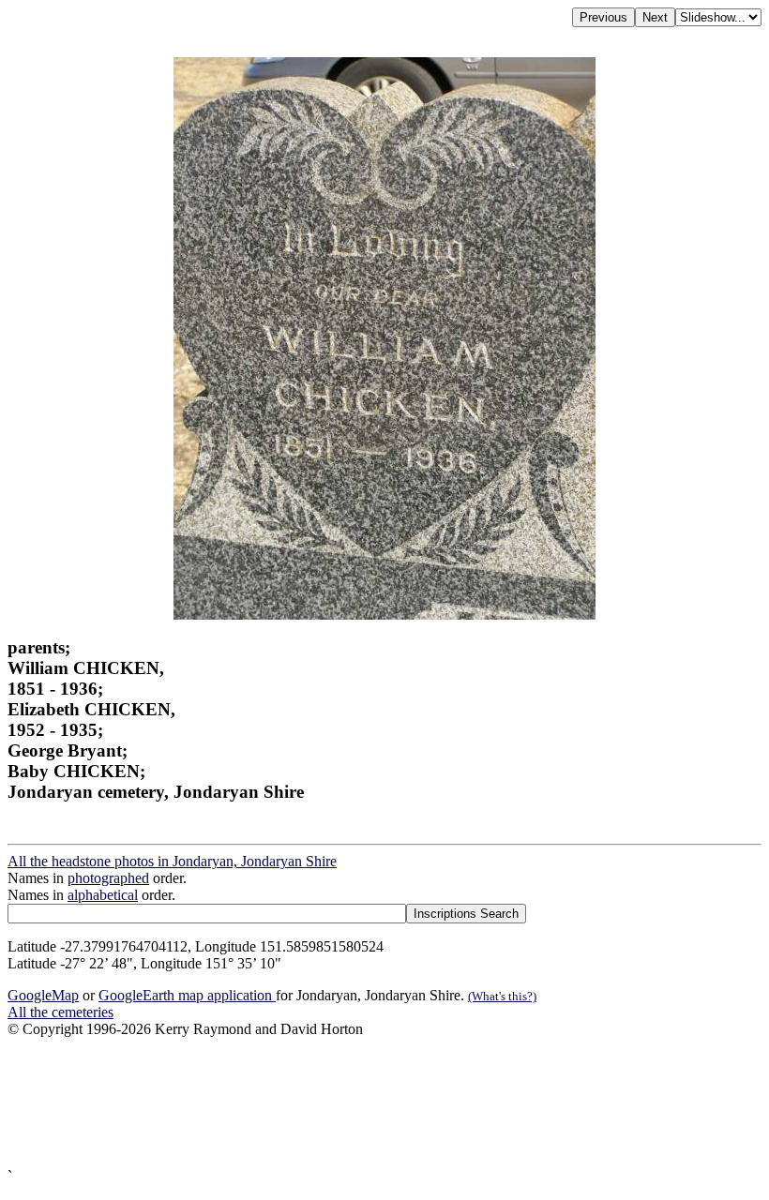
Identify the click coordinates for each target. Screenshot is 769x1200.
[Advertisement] (384, 1103)
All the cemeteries (60, 1012)
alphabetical (103, 895)
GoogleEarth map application (187, 995)
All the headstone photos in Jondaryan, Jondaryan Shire (172, 861)
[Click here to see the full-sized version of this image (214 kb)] (384, 614)
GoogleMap (43, 995)
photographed (108, 878)
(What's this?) (502, 996)
